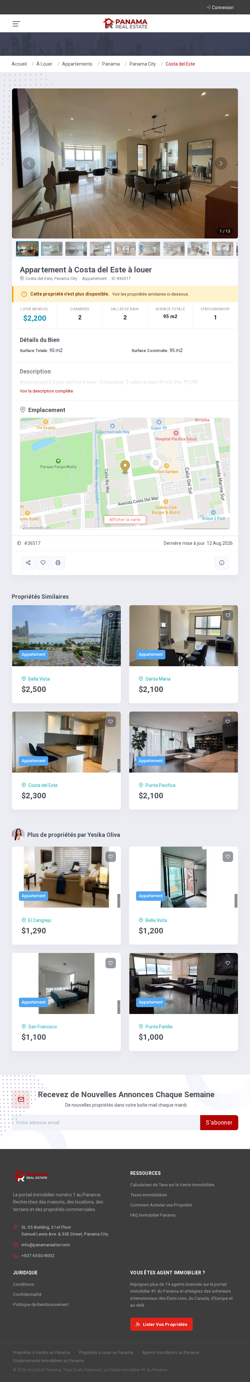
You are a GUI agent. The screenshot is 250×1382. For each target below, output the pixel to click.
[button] (29, 163)
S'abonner (219, 1122)
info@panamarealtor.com (45, 1244)
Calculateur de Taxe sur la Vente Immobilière (172, 1184)
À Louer (44, 64)
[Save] (43, 563)
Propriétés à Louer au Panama (106, 1352)
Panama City (143, 64)
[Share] (28, 563)
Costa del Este (180, 64)
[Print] (58, 563)
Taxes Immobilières (148, 1194)
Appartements (77, 64)
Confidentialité (27, 1294)
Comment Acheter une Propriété (161, 1204)
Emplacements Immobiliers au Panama (48, 1361)
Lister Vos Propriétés (165, 1324)
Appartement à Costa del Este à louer (86, 269)
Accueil (19, 64)
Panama (111, 64)
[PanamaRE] (125, 22)
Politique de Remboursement (41, 1304)
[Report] (222, 563)
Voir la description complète (46, 391)
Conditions (23, 1284)
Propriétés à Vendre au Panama (41, 1352)
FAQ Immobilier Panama (152, 1215)
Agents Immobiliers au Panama (170, 1352)
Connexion (223, 7)
